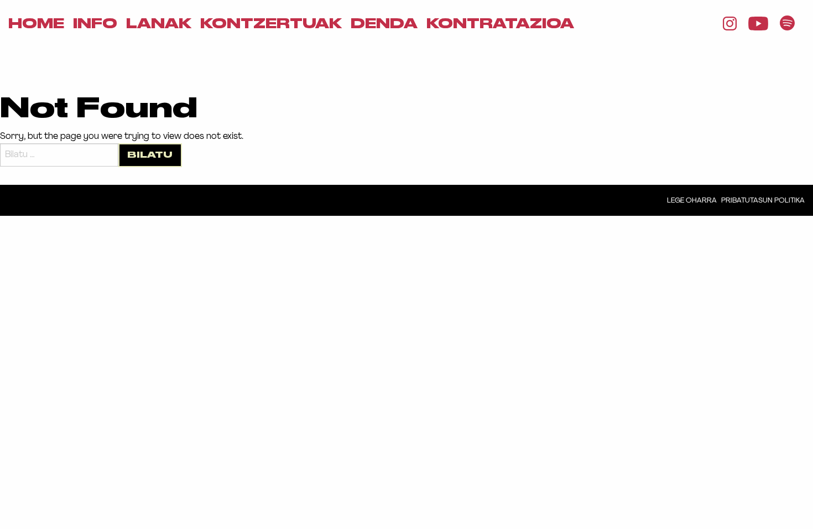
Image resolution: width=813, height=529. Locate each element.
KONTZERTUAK (271, 24)
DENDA (384, 24)
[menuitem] (36, 24)
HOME (36, 24)
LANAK (158, 24)
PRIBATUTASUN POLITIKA (763, 200)
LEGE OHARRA (692, 200)
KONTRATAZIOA (500, 24)
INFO (95, 24)
